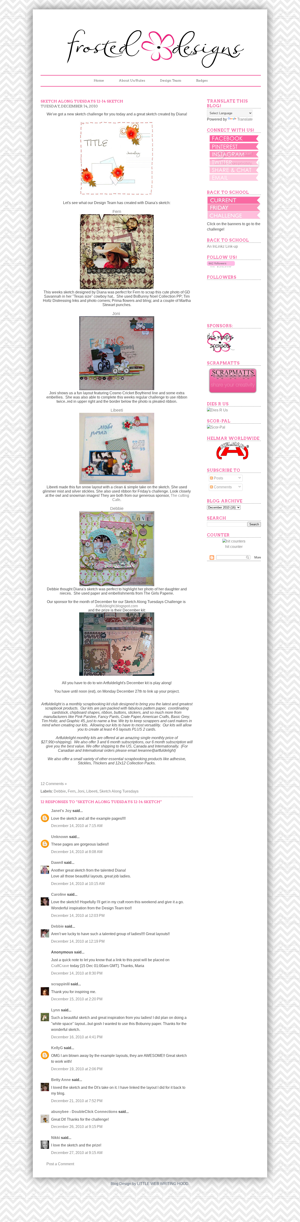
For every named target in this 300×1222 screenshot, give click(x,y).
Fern (71, 791)
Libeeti (92, 791)
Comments (222, 487)
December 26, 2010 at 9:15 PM (76, 1127)
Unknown (59, 837)
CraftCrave (60, 966)
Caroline (58, 894)
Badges (202, 80)
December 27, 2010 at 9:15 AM (76, 1153)
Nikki (55, 1138)
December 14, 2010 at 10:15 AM (78, 884)
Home (99, 80)
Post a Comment (60, 1164)
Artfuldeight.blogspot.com (117, 606)
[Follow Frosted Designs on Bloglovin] (221, 266)
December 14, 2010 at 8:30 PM (76, 973)
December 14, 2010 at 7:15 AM (76, 826)
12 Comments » (54, 784)
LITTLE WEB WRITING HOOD (162, 1184)
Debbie (60, 791)
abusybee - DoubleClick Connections (84, 1112)
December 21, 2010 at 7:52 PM (76, 1101)
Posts (218, 478)
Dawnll (57, 863)
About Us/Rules (132, 80)
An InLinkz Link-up (222, 246)
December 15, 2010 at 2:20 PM (76, 999)
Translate (245, 119)
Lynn (55, 1010)
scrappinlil (60, 984)
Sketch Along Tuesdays (119, 791)
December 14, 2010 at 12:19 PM (78, 941)
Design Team (170, 80)
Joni (116, 313)
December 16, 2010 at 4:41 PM (76, 1037)
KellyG (57, 1048)
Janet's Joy (61, 811)
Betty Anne (61, 1080)
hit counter (234, 547)
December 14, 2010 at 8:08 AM (76, 852)
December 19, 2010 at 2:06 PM (76, 1069)
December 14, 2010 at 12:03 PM (78, 916)
